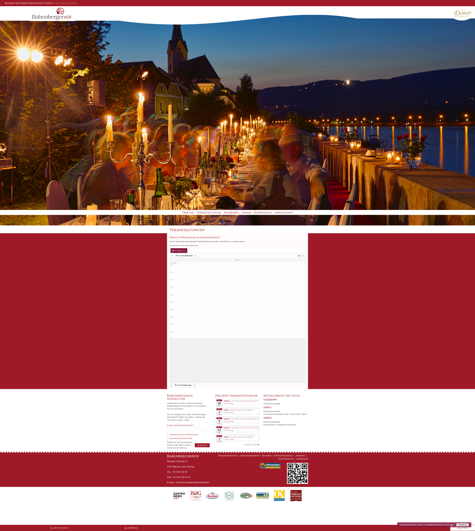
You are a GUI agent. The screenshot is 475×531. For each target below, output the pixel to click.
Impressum (302, 459)
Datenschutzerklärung (177, 448)
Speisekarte (231, 212)
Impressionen (284, 212)
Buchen (463, 527)
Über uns (188, 212)
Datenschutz (286, 459)
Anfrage (132, 528)
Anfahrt (300, 455)
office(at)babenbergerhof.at (192, 482)
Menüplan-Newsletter (180, 438)
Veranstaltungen (209, 212)
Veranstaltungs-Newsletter (183, 435)
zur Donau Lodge (65, 3)
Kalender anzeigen (251, 445)
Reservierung (263, 212)
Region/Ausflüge (228, 455)
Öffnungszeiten (283, 455)
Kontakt (267, 455)
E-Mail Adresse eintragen (180, 425)
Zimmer (246, 212)
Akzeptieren (462, 525)
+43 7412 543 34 (60, 528)
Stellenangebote (249, 455)
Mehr (451, 525)
